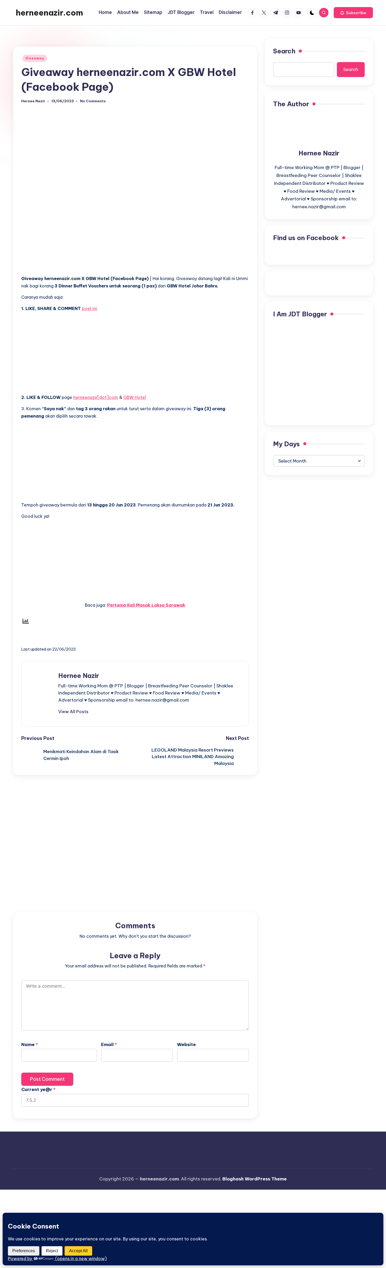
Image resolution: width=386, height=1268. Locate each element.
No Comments (93, 101)
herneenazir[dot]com (95, 397)
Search (284, 51)
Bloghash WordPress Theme (254, 1179)
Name (29, 1044)
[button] (353, 12)
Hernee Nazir (78, 675)
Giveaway (34, 58)
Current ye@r (38, 1089)
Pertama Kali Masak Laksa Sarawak (146, 605)
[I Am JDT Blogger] (319, 371)
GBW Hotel (134, 397)
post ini (89, 308)
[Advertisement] (135, 234)
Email (109, 1044)
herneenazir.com (49, 13)
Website (186, 1044)
